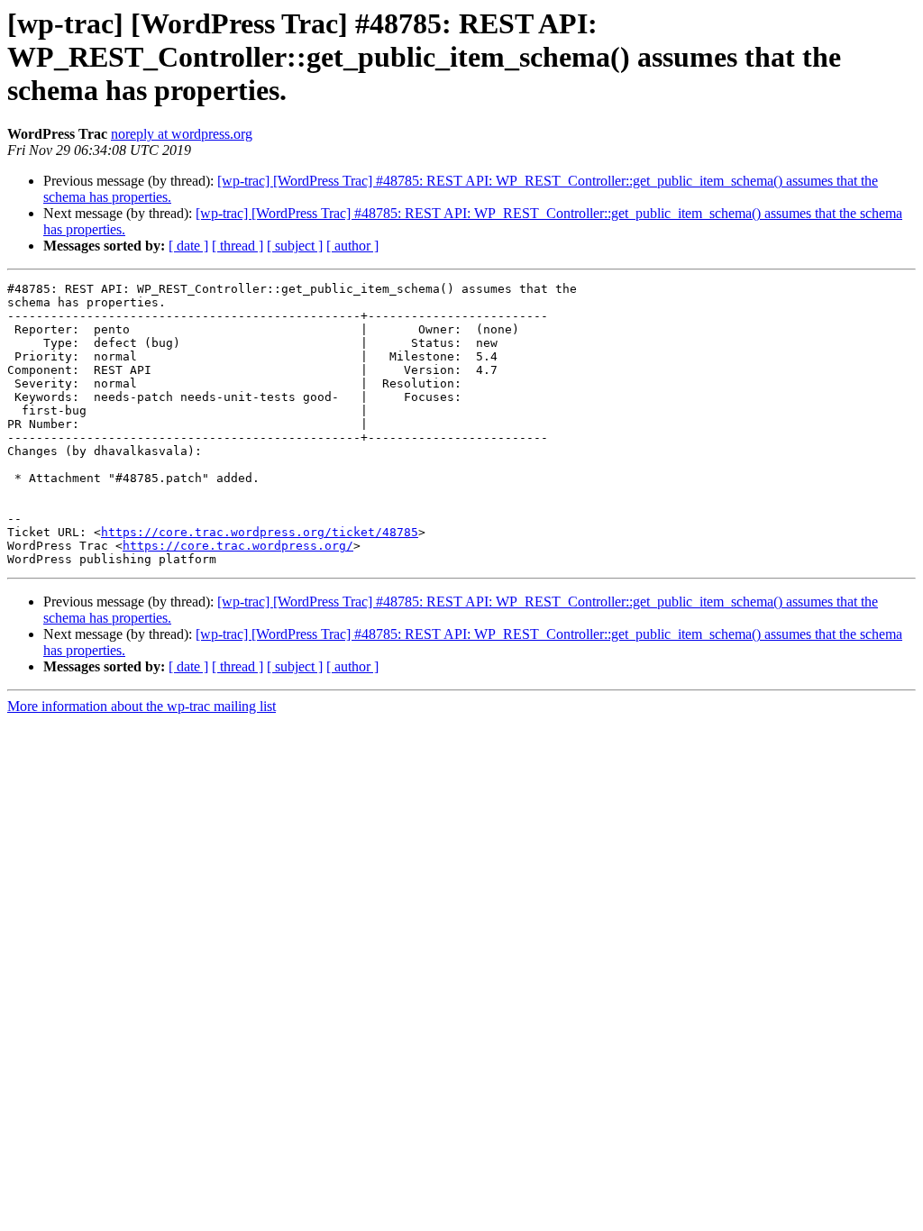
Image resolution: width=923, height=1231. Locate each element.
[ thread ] (237, 245)
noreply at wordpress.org (181, 133)
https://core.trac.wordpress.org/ (238, 545)
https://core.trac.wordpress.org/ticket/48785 (259, 532)
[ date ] (188, 245)
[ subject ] (295, 245)
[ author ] (352, 245)
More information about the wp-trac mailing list (141, 706)
